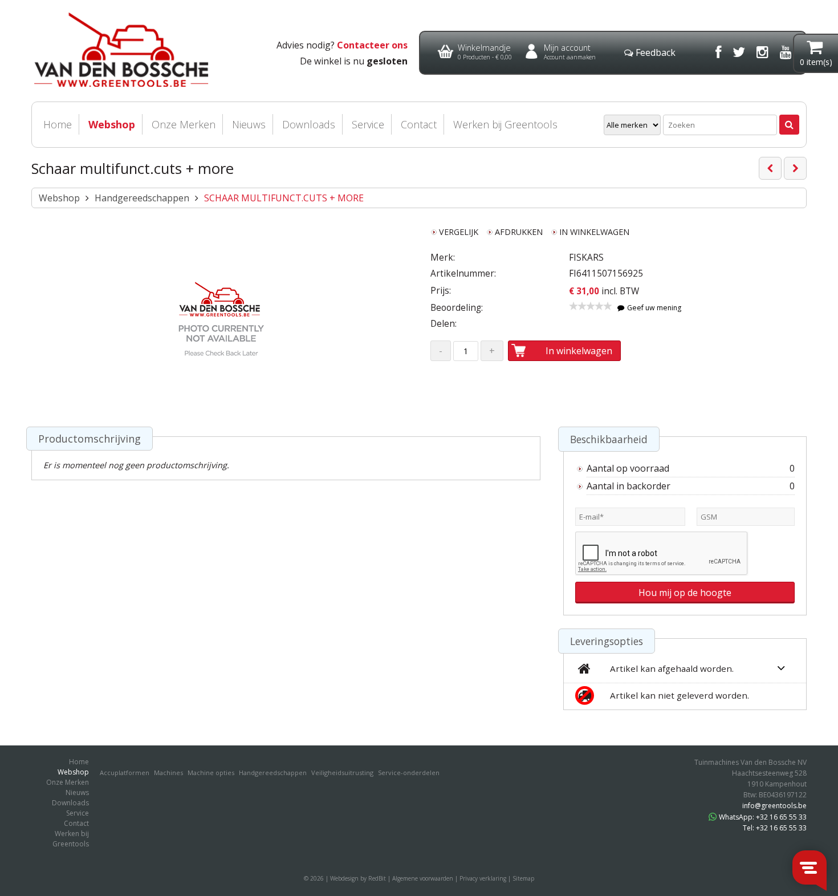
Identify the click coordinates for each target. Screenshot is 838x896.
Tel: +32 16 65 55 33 (775, 828)
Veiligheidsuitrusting (342, 772)
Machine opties (211, 772)
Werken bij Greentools (505, 124)
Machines (168, 772)
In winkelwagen (579, 350)
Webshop (111, 124)
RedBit (377, 878)
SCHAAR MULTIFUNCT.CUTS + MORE (284, 198)
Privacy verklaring (482, 878)
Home (57, 124)
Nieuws (249, 124)
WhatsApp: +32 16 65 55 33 (763, 817)
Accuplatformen (124, 772)
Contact (419, 124)
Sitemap (523, 878)
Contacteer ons (372, 45)
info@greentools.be (774, 805)
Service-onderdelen (409, 772)
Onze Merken (183, 124)
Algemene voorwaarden (422, 878)
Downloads (308, 124)
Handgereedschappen (142, 198)
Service (368, 124)
